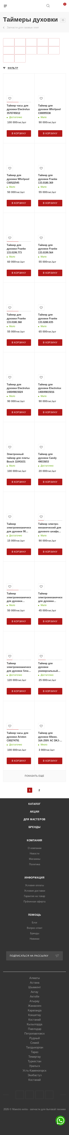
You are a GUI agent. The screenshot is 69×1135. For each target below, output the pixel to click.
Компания (34, 840)
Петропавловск (34, 1033)
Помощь (34, 914)
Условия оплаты (34, 885)
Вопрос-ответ (34, 928)
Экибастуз (35, 1075)
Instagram (29, 1095)
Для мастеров (35, 819)
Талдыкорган (34, 1047)
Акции (34, 811)
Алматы (34, 978)
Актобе (34, 996)
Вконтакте (20, 1095)
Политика (34, 864)
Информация (34, 877)
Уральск (34, 1065)
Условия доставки (34, 890)
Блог (34, 922)
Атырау (34, 1001)
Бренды (35, 827)
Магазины (34, 858)
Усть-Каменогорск (34, 1070)
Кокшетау (34, 1015)
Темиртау (34, 1056)
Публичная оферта (34, 901)
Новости (34, 853)
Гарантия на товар (34, 896)
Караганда (34, 1010)
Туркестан (34, 1061)
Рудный (34, 1038)
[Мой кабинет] (55, 6)
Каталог (34, 804)
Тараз (34, 1052)
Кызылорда (34, 1024)
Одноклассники (39, 1095)
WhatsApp (49, 1095)
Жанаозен (34, 1005)
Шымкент (34, 987)
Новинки (34, 938)
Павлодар (34, 1028)
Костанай (34, 1019)
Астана (34, 982)
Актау (34, 991)
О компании (34, 848)
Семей (34, 1042)
